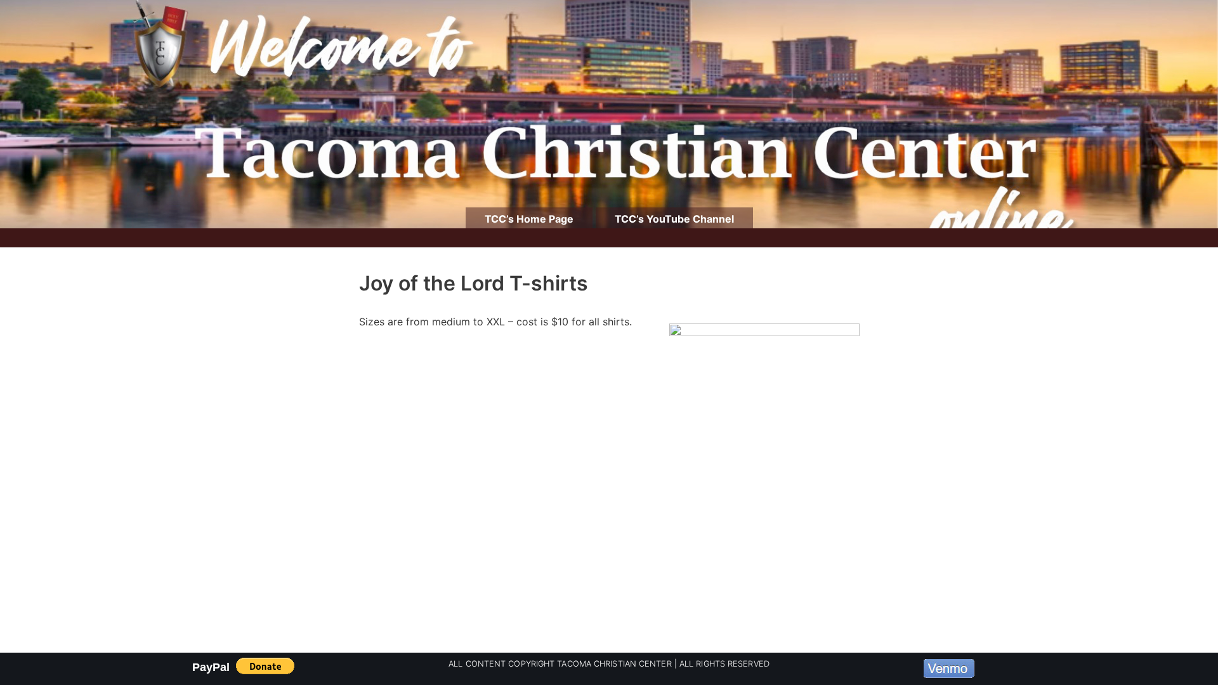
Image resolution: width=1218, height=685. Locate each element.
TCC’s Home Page (529, 219)
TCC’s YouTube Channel (674, 219)
